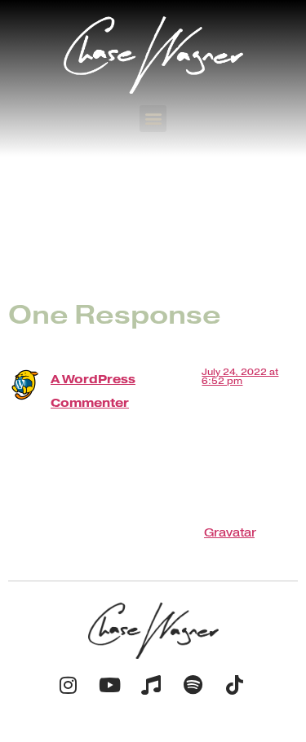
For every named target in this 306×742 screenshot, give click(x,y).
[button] (153, 118)
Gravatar (229, 532)
